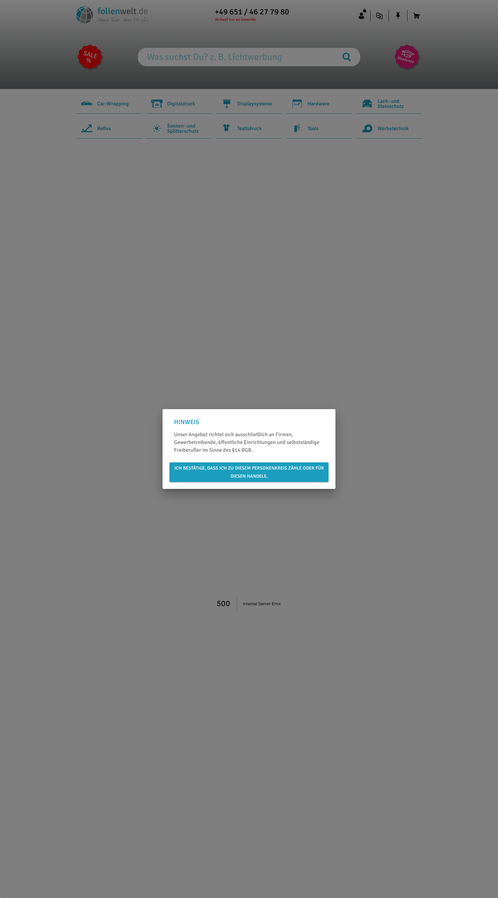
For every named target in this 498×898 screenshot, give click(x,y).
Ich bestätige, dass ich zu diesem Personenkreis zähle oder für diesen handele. (249, 472)
